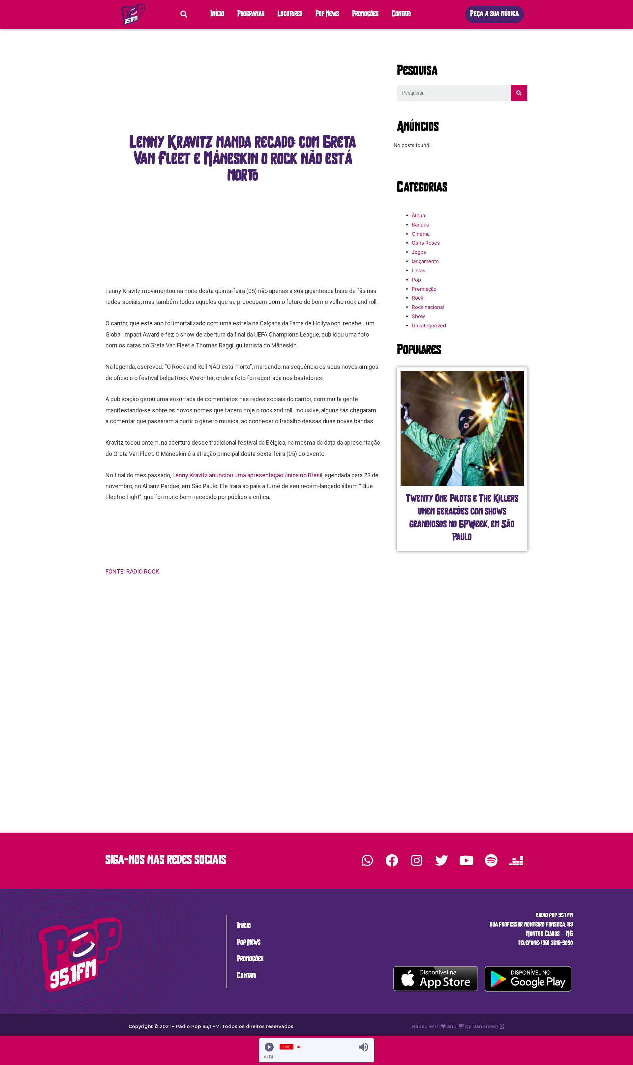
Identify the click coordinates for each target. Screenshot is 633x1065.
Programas (250, 14)
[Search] (519, 93)
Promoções (365, 14)
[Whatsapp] (367, 860)
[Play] (269, 1047)
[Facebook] (392, 860)
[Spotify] (491, 860)
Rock (417, 298)
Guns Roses (426, 243)
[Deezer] (516, 860)
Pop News (327, 14)
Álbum (419, 215)
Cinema (421, 234)
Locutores (290, 14)
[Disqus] (243, 675)
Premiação (424, 289)
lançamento (425, 261)
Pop (416, 280)
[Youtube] (466, 860)
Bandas (420, 225)
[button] (494, 14)
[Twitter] (441, 860)
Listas (418, 270)
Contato (401, 14)
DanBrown (486, 1026)
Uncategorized (429, 325)
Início (217, 14)
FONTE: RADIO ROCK (133, 571)
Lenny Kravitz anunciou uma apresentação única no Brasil (247, 475)
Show (418, 316)
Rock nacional (428, 307)
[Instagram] (416, 860)
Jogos (419, 252)
